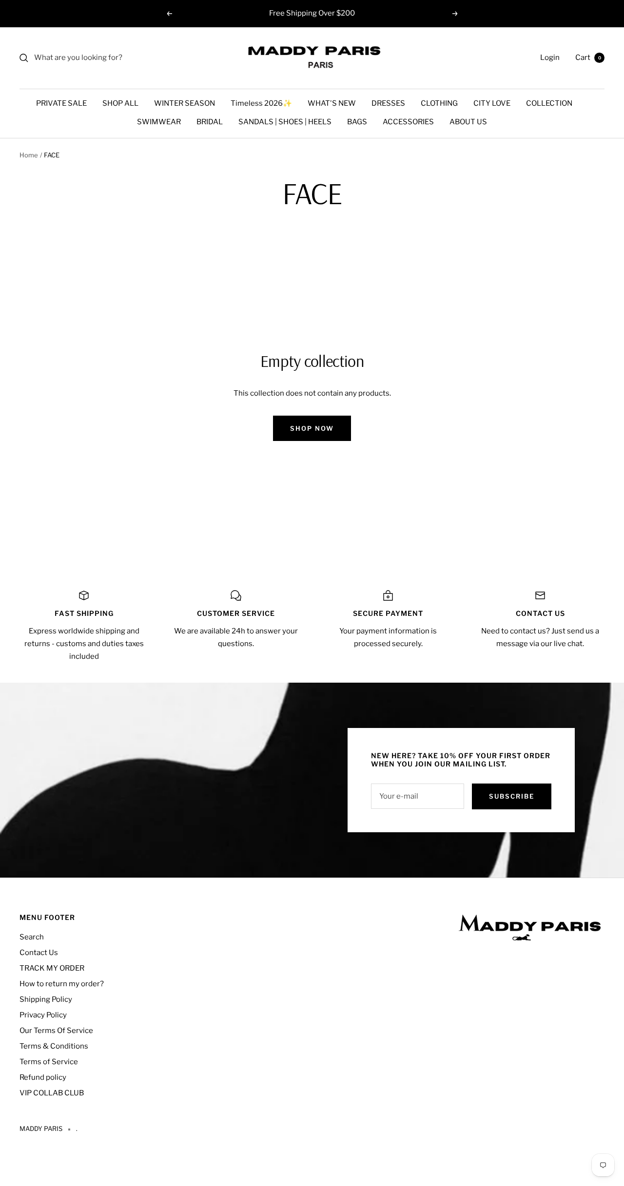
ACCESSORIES (408, 121)
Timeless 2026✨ (261, 103)
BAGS (357, 121)
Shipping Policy (46, 999)
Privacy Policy (43, 1015)
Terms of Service (49, 1061)
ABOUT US (468, 121)
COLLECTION (549, 103)
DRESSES (388, 103)
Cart (588, 57)
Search (32, 937)
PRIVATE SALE (61, 103)
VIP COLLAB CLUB (52, 1093)
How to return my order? (62, 983)
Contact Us (39, 952)
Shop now (312, 428)
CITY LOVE (491, 103)
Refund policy (43, 1077)
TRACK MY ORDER (52, 968)
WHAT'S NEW (332, 103)
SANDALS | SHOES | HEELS (285, 121)
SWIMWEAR (159, 121)
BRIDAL (209, 121)
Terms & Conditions (54, 1046)
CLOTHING (439, 103)
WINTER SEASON (184, 103)
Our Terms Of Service (56, 1030)
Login (550, 57)
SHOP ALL (120, 103)
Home (29, 155)
